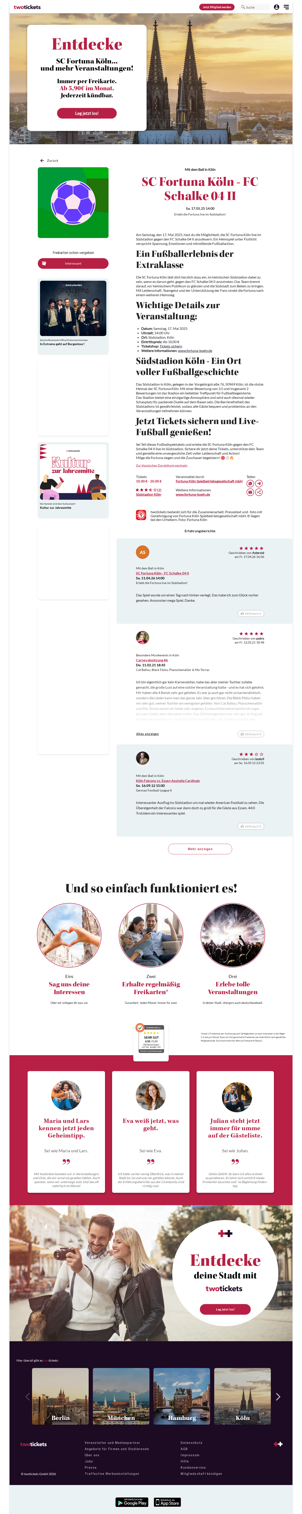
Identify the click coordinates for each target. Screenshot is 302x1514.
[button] (243, 7)
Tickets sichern (171, 346)
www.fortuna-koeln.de (195, 350)
